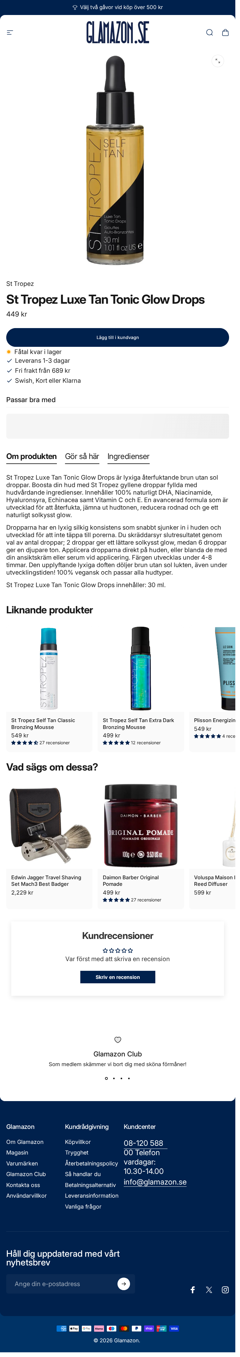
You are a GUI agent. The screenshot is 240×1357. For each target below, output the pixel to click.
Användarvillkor (26, 1195)
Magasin (17, 1152)
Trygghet (76, 1152)
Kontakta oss (23, 1185)
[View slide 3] (121, 1078)
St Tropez (20, 283)
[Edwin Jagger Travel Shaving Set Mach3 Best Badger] (49, 825)
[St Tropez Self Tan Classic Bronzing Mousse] (49, 669)
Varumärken (22, 1163)
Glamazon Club (26, 1174)
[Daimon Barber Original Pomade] (141, 825)
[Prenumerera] (124, 1284)
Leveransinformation (91, 1195)
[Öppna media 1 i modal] (218, 61)
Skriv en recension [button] (118, 977)
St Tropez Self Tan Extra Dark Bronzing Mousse (138, 723)
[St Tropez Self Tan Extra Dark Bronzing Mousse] (141, 669)
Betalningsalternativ (90, 1185)
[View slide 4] (129, 1078)
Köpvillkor (78, 1142)
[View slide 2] (114, 1078)
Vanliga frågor (83, 1206)
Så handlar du (83, 1174)
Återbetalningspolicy (91, 1163)
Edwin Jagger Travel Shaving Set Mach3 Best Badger (46, 880)
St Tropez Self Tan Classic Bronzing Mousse (43, 723)
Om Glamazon (24, 1142)
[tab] (31, 457)
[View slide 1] (106, 1078)
